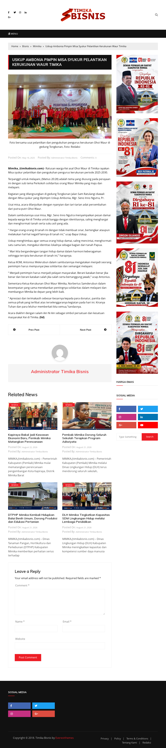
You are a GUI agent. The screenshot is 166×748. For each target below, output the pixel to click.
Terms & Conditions (137, 738)
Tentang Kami (129, 742)
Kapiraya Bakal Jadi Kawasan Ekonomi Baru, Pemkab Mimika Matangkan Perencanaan (29, 438)
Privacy (105, 738)
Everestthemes (64, 738)
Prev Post (34, 329)
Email (67, 621)
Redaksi (146, 742)
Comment (22, 585)
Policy (117, 738)
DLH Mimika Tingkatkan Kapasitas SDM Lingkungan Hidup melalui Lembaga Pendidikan (86, 518)
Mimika (14, 405)
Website (20, 639)
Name (20, 621)
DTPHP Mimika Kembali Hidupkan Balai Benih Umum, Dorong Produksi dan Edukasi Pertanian (32, 518)
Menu (14, 33)
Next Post (85, 329)
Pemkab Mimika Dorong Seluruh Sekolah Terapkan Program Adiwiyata (84, 438)
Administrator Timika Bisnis (64, 157)
